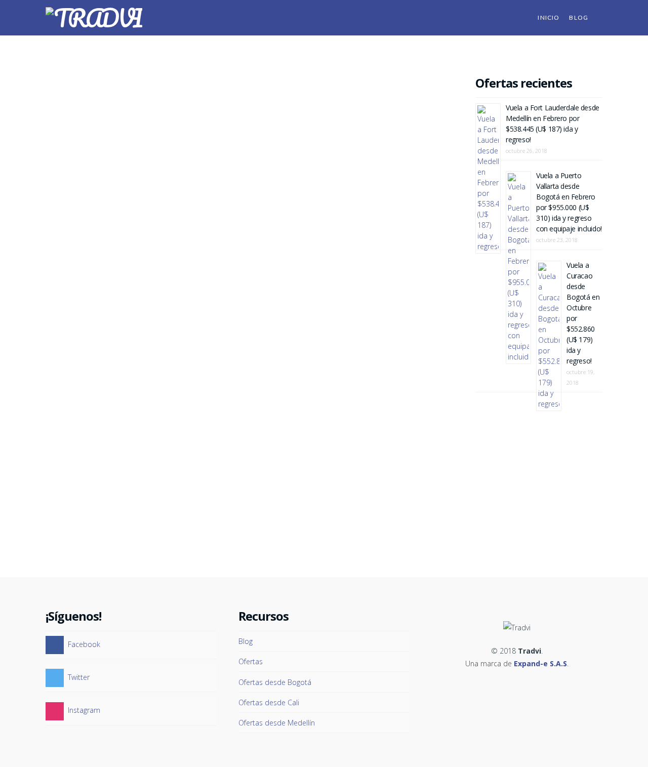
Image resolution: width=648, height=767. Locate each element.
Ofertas (183, 137)
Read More (134, 354)
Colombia (150, 137)
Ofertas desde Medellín (276, 723)
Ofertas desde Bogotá (274, 682)
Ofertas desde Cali (268, 702)
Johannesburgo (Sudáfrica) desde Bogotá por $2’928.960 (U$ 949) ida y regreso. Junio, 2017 (139, 98)
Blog (245, 641)
